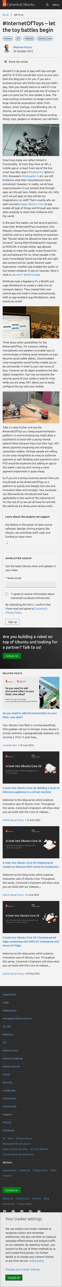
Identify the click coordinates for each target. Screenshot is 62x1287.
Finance (7, 1175)
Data (10, 1138)
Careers (36, 1198)
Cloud (6, 1074)
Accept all (14, 1277)
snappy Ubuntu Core (31, 204)
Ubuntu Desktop (13, 1058)
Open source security (15, 1148)
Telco (53, 1170)
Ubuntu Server (11, 1066)
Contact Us (11, 655)
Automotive (10, 1170)
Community (22, 1198)
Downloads (9, 1106)
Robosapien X (30, 176)
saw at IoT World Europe (25, 274)
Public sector (40, 1170)
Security (8, 1082)
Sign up (12, 621)
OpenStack (9, 994)
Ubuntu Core (10, 1050)
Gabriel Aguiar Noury (13, 820)
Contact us (11, 1190)
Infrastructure (24, 1138)
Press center (24, 1203)
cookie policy (36, 1260)
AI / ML (7, 1026)
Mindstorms (36, 172)
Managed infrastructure (17, 1018)
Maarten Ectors (22, 47)
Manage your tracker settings (22, 1269)
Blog (6, 14)
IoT (5, 1042)
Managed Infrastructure (16, 1143)
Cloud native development (18, 1154)
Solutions (8, 1130)
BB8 (5, 176)
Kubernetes (10, 1010)
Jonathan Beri (10, 745)
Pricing (7, 1122)
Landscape (9, 1090)
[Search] (47, 4)
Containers (9, 1098)
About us (8, 1198)
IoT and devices (39, 1148)
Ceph (6, 1002)
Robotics (8, 1034)
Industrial (24, 1170)
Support (7, 1114)
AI (4, 1138)
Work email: (14, 578)
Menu (56, 4)
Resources (9, 1203)
